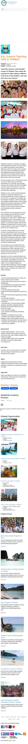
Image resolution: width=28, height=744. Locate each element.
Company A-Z (23, 716)
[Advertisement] (14, 26)
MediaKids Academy (12, 63)
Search (18, 716)
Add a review (9, 400)
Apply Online (5, 388)
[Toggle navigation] (3, 9)
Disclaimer (7, 716)
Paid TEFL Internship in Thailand (10, 481)
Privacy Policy (13, 716)
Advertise (10, 719)
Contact (18, 719)
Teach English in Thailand (9, 602)
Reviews (2, 400)
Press (14, 719)
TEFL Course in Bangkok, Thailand (11, 504)
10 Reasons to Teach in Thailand (11, 669)
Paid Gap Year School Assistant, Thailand (13, 458)
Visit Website (14, 388)
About (3, 716)
